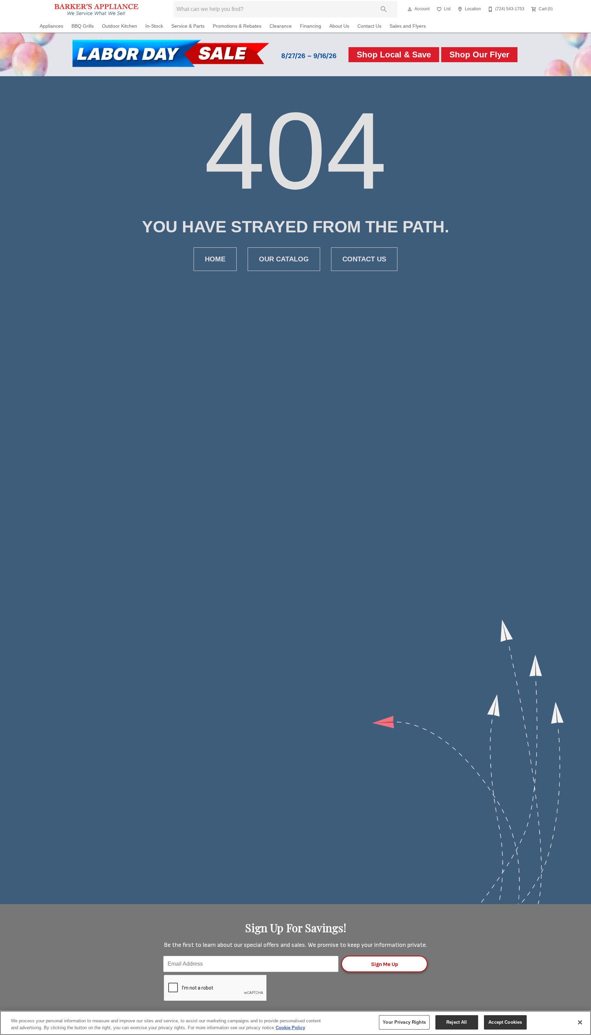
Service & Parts (188, 26)
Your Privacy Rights (404, 1022)
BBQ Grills (82, 26)
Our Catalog (284, 259)
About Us (339, 26)
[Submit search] (384, 9)
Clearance (281, 26)
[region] (295, 1023)
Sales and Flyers (408, 26)
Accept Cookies (505, 1022)
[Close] (580, 1022)
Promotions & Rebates (237, 26)
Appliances (51, 26)
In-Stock (154, 26)
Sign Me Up (384, 964)
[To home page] (96, 9)
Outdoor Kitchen (119, 26)
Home (215, 259)
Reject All (456, 1022)
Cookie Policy (290, 1027)
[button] (410, 9)
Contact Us (369, 26)
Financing (310, 26)
